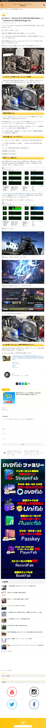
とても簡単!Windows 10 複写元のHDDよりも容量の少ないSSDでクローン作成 (24, 612)
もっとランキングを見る (6, 651)
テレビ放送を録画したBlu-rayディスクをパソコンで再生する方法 (21, 585)
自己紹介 (26, 375)
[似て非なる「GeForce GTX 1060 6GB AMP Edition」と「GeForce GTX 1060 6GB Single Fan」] (23, 384)
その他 (4, 407)
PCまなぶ (23, 5)
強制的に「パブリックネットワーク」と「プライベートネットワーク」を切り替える (25, 645)
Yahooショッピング (15, 367)
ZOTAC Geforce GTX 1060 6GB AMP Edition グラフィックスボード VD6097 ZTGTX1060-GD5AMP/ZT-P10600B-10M (28, 357)
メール (4, 433)
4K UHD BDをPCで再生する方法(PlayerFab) (17, 625)
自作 (7, 409)
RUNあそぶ (7, 0)
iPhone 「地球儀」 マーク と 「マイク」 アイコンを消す (19, 638)
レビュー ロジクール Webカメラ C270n (16, 605)
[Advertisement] (23, 661)
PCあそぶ (3, 0)
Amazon (13, 364)
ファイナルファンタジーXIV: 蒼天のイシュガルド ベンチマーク (20, 193)
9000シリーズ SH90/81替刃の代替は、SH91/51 (18, 599)
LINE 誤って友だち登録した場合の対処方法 (16, 592)
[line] (26, 384)
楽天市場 (13, 366)
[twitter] (17, 384)
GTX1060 (4, 409)
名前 (3, 428)
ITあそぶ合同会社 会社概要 (23, 719)
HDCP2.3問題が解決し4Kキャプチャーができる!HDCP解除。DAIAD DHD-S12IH (25, 632)
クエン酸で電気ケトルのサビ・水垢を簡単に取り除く (18, 618)
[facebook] (20, 384)
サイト (3, 438)
